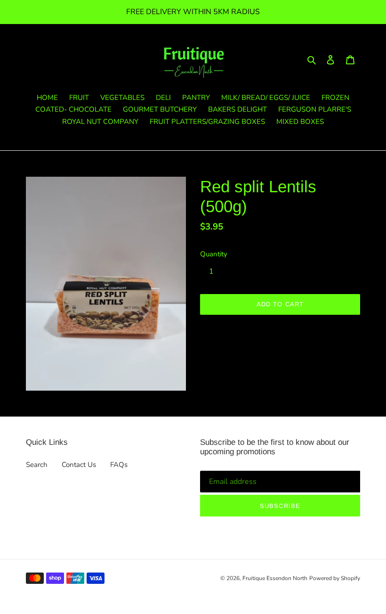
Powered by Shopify (334, 578)
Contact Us (79, 464)
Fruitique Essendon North (274, 578)
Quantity (213, 254)
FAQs (119, 464)
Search (37, 464)
